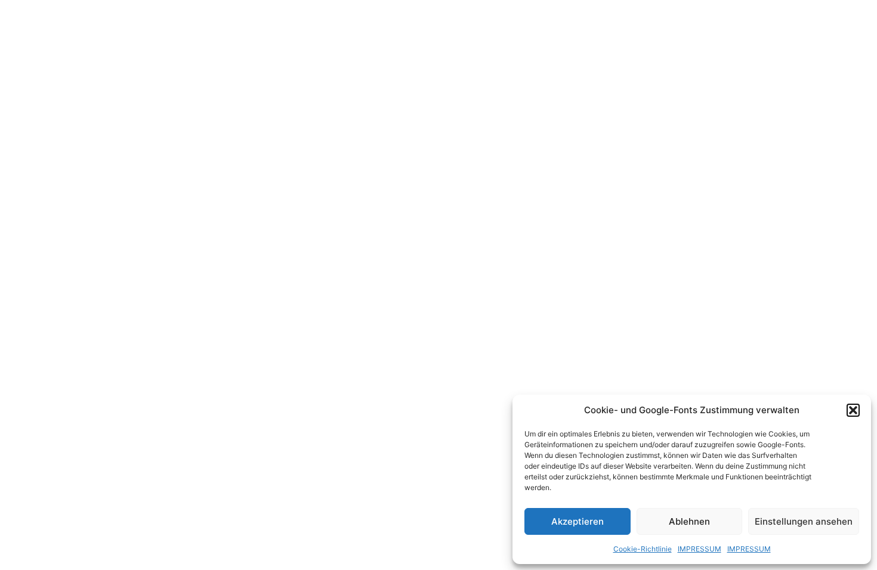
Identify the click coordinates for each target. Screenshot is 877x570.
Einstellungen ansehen (804, 521)
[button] (853, 410)
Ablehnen (689, 521)
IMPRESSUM (699, 548)
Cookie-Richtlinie (642, 548)
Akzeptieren (577, 521)
